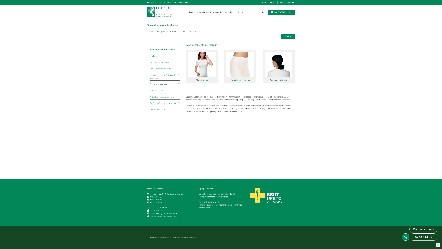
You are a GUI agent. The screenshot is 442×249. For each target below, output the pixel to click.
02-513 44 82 (156, 196)
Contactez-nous (423, 229)
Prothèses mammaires (159, 84)
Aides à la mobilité (158, 90)
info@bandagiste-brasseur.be (163, 213)
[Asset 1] (159, 12)
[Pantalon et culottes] (240, 66)
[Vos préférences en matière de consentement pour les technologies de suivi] (438, 245)
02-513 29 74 (156, 199)
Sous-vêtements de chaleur (162, 49)
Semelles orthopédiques (160, 68)
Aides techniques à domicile (162, 97)
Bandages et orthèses (159, 62)
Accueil (150, 31)
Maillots (153, 56)
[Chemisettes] (202, 66)
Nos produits (163, 31)
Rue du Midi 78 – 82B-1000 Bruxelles (166, 194)
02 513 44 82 (423, 237)
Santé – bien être (157, 109)
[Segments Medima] (279, 66)
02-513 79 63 (156, 202)
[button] (208, 12)
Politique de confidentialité (189, 237)
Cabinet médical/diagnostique (163, 103)
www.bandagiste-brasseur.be (163, 216)
